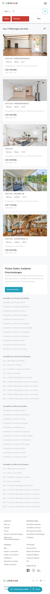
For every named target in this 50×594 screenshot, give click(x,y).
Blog (5, 548)
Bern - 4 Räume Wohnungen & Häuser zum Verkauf (20, 390)
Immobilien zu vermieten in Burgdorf (15, 423)
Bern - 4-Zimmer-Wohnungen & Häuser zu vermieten (21, 498)
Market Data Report (33, 551)
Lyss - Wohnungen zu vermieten (14, 469)
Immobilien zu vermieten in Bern (14, 410)
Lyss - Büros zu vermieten (12, 481)
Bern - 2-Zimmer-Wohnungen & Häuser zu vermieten (21, 490)
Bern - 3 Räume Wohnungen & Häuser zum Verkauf (20, 386)
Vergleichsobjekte (32, 555)
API (27, 561)
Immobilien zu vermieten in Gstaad (15, 457)
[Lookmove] (10, 3)
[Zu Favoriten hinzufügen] (43, 38)
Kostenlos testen (13, 289)
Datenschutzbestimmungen (13, 534)
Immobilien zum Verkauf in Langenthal (16, 324)
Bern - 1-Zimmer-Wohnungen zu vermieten (18, 485)
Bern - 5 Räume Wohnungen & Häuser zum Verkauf (20, 394)
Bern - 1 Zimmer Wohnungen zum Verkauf (17, 377)
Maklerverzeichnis (10, 564)
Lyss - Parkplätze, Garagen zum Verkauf (16, 369)
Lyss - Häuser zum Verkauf (12, 365)
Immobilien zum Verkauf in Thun (14, 311)
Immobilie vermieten (33, 528)
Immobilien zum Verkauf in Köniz (14, 345)
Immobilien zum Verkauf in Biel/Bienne (16, 307)
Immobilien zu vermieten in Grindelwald (16, 440)
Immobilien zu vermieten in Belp (14, 448)
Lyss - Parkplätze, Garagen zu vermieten (17, 477)
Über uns (7, 524)
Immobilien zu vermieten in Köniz (14, 453)
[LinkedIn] (39, 570)
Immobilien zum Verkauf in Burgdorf (15, 315)
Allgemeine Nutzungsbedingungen (11, 538)
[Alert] (45, 11)
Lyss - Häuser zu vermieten (12, 473)
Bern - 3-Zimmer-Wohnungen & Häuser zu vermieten (21, 494)
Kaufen (6, 19)
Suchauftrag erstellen (21, 589)
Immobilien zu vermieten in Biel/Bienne (16, 415)
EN (33, 581)
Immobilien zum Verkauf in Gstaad (14, 349)
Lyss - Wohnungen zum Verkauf (14, 361)
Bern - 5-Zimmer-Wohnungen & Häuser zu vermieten (21, 502)
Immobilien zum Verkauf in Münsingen (16, 336)
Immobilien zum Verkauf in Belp (14, 340)
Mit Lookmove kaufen (34, 531)
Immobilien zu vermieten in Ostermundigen (18, 436)
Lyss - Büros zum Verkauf (11, 373)
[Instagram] (33, 570)
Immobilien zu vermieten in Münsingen (16, 444)
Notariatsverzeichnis (11, 561)
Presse (6, 531)
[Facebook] (28, 570)
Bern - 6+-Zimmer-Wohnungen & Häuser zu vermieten (22, 506)
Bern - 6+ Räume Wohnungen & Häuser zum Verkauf (21, 399)
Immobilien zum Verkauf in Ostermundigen (17, 328)
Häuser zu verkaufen (11, 551)
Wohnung (16, 19)
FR (37, 581)
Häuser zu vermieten (11, 555)
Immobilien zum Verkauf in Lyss (14, 319)
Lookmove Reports (33, 558)
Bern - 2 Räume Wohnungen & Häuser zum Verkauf (20, 382)
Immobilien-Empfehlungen (35, 534)
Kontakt (6, 528)
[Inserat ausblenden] (37, 38)
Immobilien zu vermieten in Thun (14, 419)
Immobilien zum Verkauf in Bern (14, 302)
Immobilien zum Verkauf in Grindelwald (16, 332)
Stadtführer (8, 558)
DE (41, 581)
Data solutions (31, 548)
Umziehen (29, 537)
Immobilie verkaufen (33, 524)
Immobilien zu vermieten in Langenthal (16, 432)
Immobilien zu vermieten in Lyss (14, 427)
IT (44, 581)
